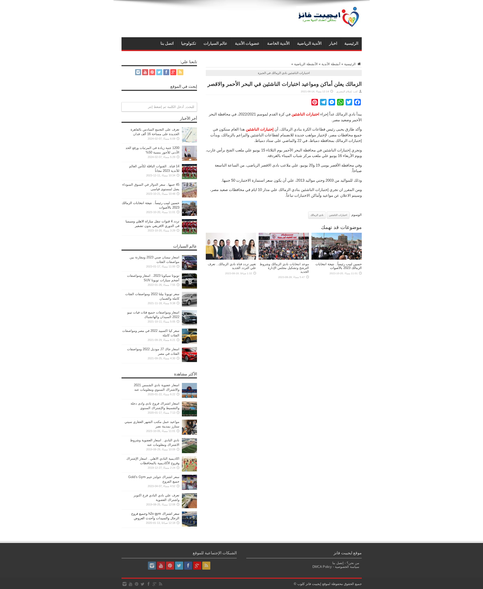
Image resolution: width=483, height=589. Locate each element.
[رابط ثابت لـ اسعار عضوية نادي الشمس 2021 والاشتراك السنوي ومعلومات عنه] (189, 397)
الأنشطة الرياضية (306, 64)
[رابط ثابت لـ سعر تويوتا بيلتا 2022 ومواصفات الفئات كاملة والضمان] (189, 306)
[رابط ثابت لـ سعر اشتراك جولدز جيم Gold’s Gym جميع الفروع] (189, 489)
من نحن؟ (353, 563)
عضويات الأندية (247, 43)
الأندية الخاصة (278, 43)
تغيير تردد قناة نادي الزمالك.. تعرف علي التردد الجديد (232, 266)
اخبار (333, 43)
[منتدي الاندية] (329, 25)
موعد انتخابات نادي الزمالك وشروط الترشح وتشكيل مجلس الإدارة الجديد (284, 267)
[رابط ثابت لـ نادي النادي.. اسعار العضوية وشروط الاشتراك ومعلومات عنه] (189, 452)
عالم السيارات (215, 43)
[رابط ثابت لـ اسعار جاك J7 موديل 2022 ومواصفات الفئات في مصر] (189, 361)
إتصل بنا (338, 563)
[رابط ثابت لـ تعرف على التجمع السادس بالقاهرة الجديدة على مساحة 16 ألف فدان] (189, 141)
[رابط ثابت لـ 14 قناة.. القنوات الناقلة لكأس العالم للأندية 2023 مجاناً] (189, 178)
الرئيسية (351, 43)
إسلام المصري (344, 91)
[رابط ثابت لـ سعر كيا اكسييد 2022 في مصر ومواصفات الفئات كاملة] (189, 342)
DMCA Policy (322, 567)
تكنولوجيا (188, 43)
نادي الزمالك (317, 215)
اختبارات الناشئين (338, 215)
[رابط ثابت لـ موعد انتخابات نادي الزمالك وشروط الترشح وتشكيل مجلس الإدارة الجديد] (284, 258)
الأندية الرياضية (309, 43)
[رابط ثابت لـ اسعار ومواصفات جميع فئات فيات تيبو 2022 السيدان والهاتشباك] (189, 324)
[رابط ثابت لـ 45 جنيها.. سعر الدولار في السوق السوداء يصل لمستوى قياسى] (189, 196)
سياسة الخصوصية (347, 567)
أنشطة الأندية (330, 64)
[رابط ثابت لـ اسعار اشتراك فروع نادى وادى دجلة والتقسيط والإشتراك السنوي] (189, 415)
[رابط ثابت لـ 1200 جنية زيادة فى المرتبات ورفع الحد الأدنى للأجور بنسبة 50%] (189, 160)
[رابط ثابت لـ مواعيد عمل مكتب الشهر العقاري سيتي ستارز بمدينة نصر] (189, 434)
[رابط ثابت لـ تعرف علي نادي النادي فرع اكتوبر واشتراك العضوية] (189, 507)
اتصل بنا (167, 43)
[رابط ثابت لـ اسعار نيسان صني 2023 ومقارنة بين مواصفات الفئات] (189, 269)
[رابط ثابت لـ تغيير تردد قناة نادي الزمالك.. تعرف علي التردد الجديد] (231, 258)
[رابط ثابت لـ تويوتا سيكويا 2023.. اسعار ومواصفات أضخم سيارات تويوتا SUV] (189, 287)
